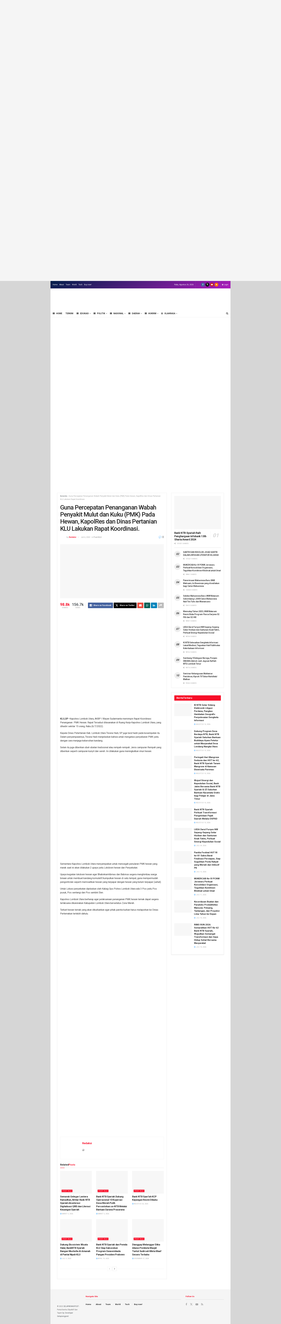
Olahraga (169, 313)
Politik (101, 313)
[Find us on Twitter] (207, 284)
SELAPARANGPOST (71, 1306)
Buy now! (87, 285)
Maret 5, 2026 (67, 1214)
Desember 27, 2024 (141, 1258)
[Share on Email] (140, 605)
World (74, 285)
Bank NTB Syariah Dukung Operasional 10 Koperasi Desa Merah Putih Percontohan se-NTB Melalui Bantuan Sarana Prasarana (111, 1203)
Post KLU (98, 537)
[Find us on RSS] (216, 284)
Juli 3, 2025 (66, 1258)
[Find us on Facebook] (203, 284)
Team (68, 285)
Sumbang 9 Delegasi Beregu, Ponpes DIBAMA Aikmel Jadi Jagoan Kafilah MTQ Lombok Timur (200, 661)
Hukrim (152, 313)
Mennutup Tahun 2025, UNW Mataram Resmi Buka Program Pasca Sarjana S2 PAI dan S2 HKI (201, 614)
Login (225, 285)
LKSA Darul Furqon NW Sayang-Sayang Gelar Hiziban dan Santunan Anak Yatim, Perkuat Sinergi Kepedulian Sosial (201, 630)
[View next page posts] (114, 1269)
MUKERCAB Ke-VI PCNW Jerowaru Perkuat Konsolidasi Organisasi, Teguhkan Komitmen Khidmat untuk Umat (202, 568)
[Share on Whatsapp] (147, 605)
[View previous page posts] (109, 1269)
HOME (59, 313)
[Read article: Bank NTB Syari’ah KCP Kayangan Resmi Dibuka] (148, 1182)
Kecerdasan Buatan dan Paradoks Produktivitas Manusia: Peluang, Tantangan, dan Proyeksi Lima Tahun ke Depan (207, 907)
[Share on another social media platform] (161, 605)
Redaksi (72, 537)
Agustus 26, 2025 (140, 1204)
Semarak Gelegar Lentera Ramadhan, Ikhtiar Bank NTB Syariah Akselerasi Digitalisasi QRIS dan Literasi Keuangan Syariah (75, 1203)
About (61, 285)
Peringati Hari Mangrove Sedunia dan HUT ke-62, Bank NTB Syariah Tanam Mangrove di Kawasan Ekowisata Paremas (207, 763)
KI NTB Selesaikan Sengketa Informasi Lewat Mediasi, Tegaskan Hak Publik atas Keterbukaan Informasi (201, 645)
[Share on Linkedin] (154, 605)
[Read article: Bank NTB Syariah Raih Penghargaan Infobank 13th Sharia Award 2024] (197, 512)
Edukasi (84, 313)
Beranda (63, 496)
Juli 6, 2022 (85, 537)
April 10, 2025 (103, 1258)
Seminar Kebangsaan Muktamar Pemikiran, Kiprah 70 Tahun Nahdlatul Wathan (200, 676)
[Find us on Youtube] (212, 284)
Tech (80, 285)
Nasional (118, 313)
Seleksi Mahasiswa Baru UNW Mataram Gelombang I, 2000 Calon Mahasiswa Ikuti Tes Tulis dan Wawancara (201, 599)
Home (55, 285)
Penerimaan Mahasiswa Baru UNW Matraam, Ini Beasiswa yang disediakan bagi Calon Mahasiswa (201, 583)
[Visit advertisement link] (140, 140)
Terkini (69, 313)
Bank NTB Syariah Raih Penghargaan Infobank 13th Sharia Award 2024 (190, 536)
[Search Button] (227, 313)
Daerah (136, 313)
